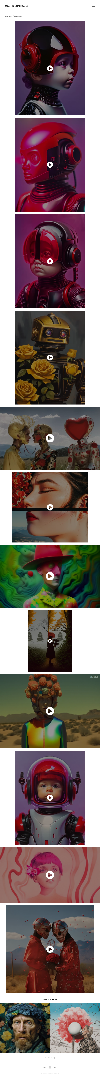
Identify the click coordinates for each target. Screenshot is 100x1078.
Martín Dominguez (16, 6)
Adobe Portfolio (54, 1073)
